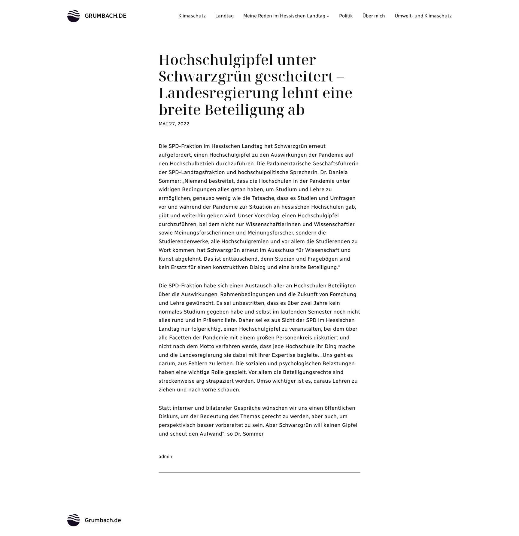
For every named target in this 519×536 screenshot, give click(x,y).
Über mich (374, 16)
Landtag (224, 16)
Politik (346, 16)
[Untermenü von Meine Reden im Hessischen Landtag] (327, 15)
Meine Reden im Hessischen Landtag (284, 16)
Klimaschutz (192, 16)
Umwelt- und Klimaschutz (423, 16)
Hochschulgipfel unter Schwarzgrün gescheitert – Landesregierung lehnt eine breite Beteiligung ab (256, 84)
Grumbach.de (106, 15)
